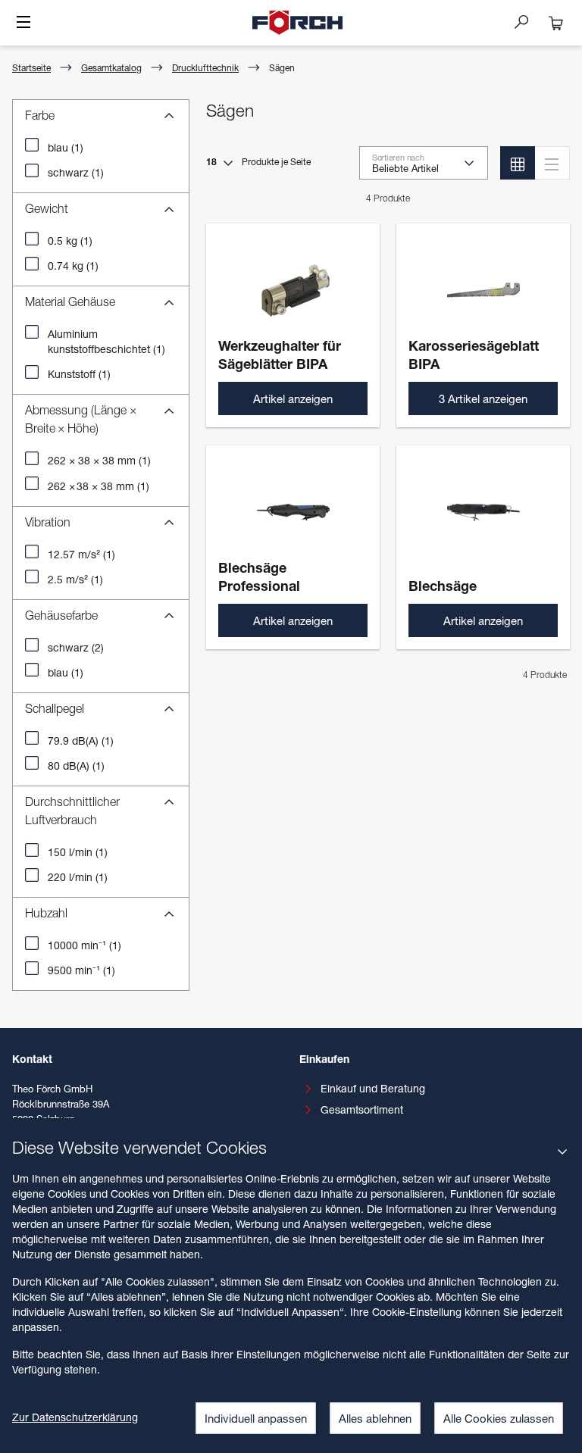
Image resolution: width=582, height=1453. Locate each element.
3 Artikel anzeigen (483, 398)
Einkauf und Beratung (373, 1088)
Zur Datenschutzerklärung (75, 1417)
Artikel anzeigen (293, 398)
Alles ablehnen (375, 1418)
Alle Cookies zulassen (498, 1418)
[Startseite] (297, 23)
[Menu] (23, 23)
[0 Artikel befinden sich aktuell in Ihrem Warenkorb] (556, 22)
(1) (65, 147)
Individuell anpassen (256, 1418)
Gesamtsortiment (362, 1109)
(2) (76, 647)
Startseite (31, 67)
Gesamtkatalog (111, 67)
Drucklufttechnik (205, 67)
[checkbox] (32, 145)
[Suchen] (527, 21)
